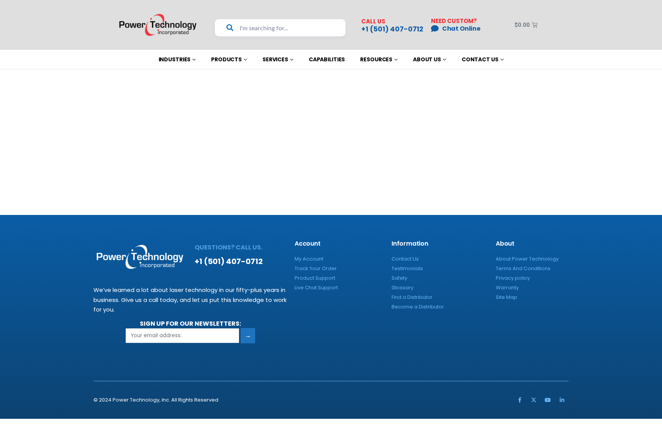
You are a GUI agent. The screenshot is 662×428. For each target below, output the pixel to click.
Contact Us (480, 59)
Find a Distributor (412, 297)
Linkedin (562, 400)
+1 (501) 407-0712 (392, 29)
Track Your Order (316, 268)
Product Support (315, 278)
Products (226, 59)
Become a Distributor (418, 306)
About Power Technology (527, 258)
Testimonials (407, 268)
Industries (175, 59)
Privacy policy (513, 278)
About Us (427, 59)
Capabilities (327, 59)
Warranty (507, 287)
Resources (376, 59)
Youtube (548, 400)
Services (275, 59)
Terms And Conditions (523, 268)
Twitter (533, 400)
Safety (399, 278)
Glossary (402, 287)
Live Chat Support (316, 287)
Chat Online (461, 28)
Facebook (519, 400)
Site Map (506, 297)
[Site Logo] (158, 24)
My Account (309, 258)
